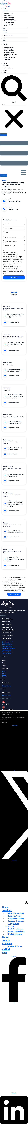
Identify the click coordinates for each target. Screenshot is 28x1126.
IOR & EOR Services (7, 619)
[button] (14, 88)
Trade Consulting (8, 25)
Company (5, 32)
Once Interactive (20, 717)
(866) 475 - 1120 (13, 209)
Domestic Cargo (6, 621)
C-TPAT (5, 38)
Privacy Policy (3, 722)
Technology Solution (7, 635)
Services (5, 10)
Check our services (14, 594)
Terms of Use (3, 719)
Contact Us (5, 668)
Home (4, 8)
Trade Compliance (6, 632)
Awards (5, 30)
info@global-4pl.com (14, 201)
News (4, 28)
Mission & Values (8, 35)
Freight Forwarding (7, 624)
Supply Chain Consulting (8, 630)
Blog (4, 40)
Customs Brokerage (7, 627)
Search (14, 102)
